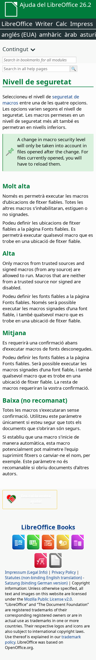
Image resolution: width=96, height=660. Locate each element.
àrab (70, 34)
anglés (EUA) (18, 34)
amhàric (50, 34)
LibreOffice (16, 24)
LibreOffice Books (48, 527)
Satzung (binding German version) (36, 583)
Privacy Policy (64, 572)
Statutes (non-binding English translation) (43, 577)
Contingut (15, 49)
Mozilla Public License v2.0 (48, 599)
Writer (44, 24)
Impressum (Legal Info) (26, 572)
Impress (81, 24)
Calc (61, 24)
